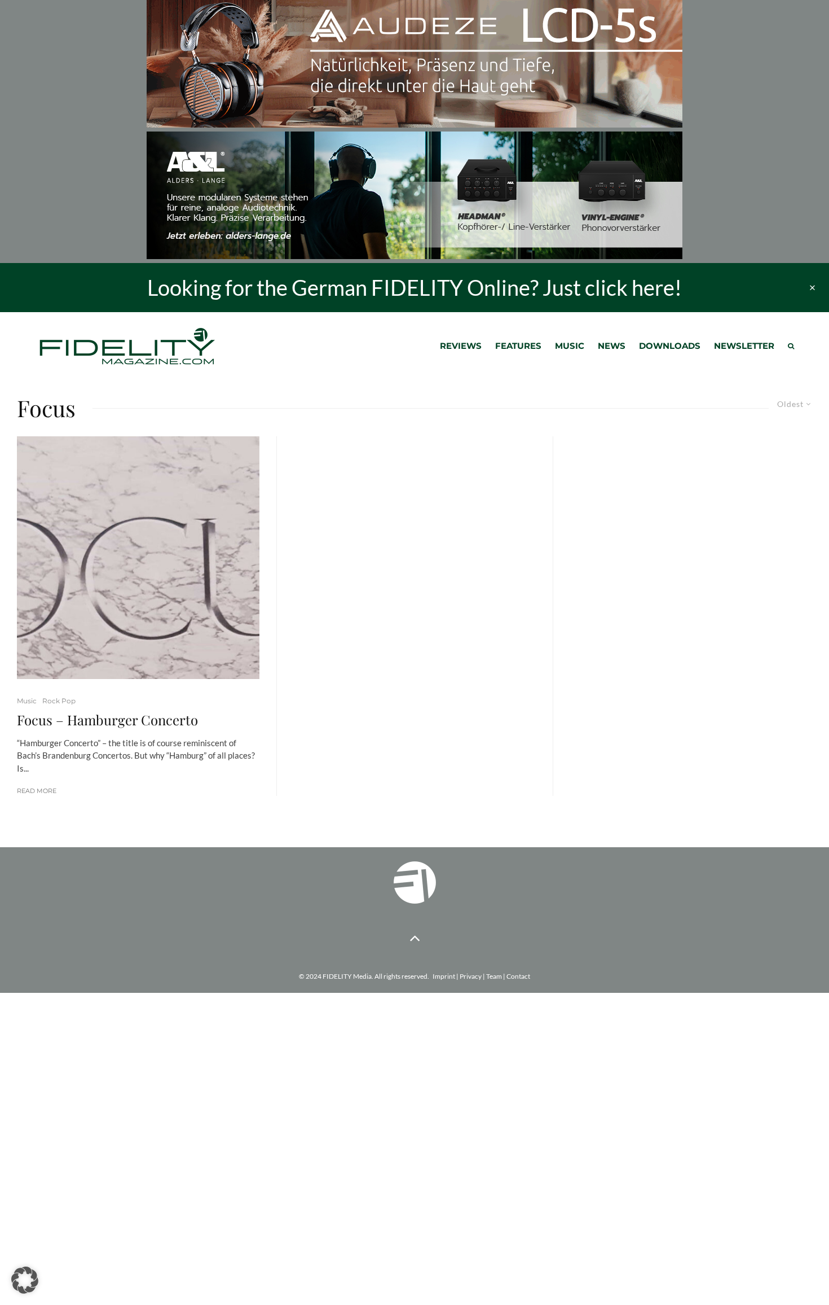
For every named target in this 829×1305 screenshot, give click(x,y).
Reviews (461, 345)
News (611, 345)
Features (518, 345)
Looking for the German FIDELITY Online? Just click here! (414, 287)
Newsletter (744, 345)
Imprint (444, 976)
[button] (25, 1280)
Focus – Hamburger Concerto (107, 720)
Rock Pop (59, 701)
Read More (36, 791)
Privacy (471, 976)
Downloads (669, 345)
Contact (518, 976)
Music (569, 345)
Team (494, 976)
